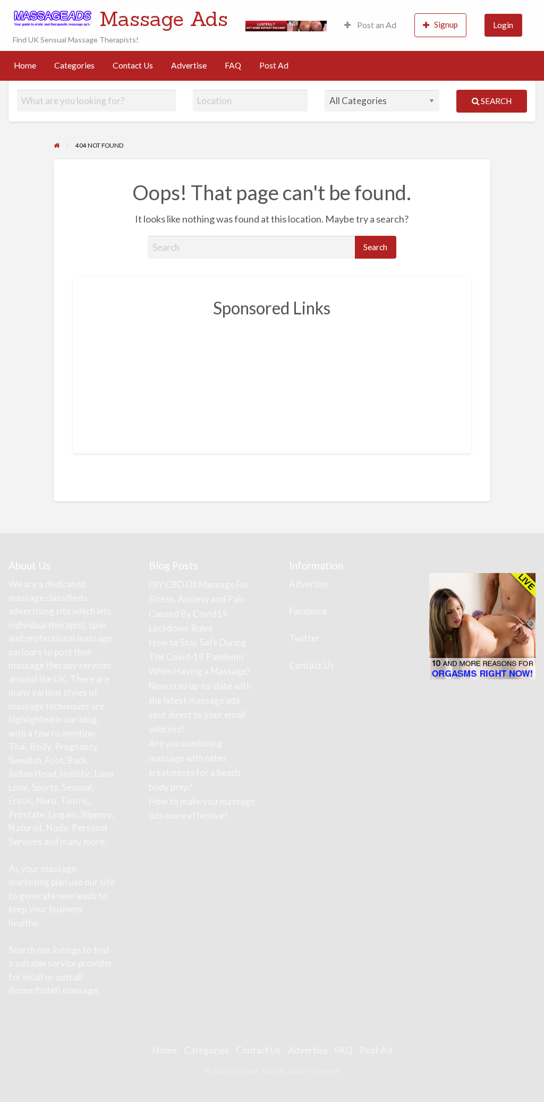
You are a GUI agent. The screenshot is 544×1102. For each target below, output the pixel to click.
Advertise (189, 65)
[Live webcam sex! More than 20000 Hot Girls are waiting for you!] (286, 25)
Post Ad (273, 65)
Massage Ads (163, 18)
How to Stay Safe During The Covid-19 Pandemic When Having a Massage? (199, 657)
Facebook (308, 611)
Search (495, 101)
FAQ (233, 65)
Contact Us (133, 65)
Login (503, 25)
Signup (446, 24)
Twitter (304, 638)
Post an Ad (375, 25)
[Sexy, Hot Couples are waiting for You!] (482, 625)
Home (25, 65)
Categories (74, 65)
